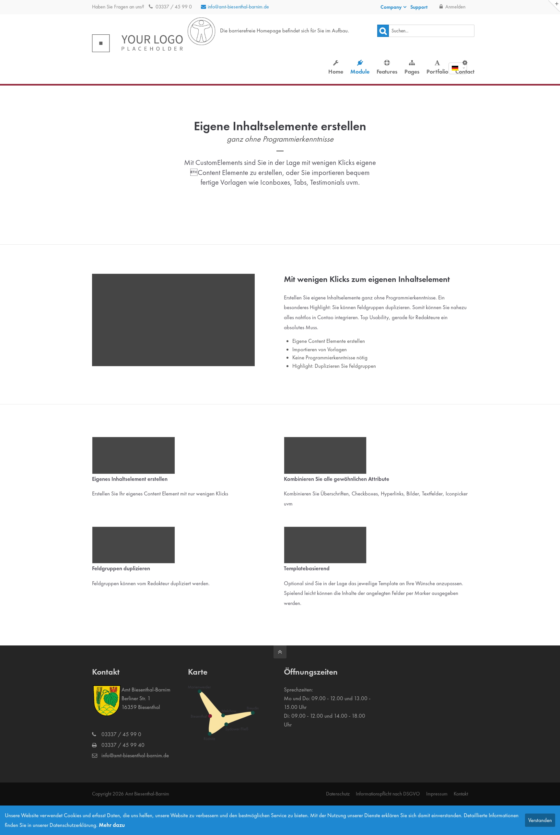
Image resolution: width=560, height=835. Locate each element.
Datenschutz (338, 793)
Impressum (437, 793)
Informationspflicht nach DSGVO (388, 793)
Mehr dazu (112, 825)
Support (418, 7)
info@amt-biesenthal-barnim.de (238, 6)
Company (391, 7)
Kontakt (461, 793)
